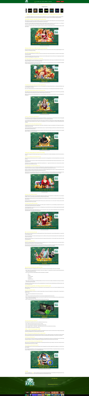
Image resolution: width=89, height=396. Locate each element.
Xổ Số (40, 1)
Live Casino (37, 1)
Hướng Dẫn (46, 1)
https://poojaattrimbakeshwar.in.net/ (52, 384)
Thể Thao (43, 1)
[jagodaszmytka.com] (29, 1)
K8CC (35, 1)
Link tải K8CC (50, 1)
